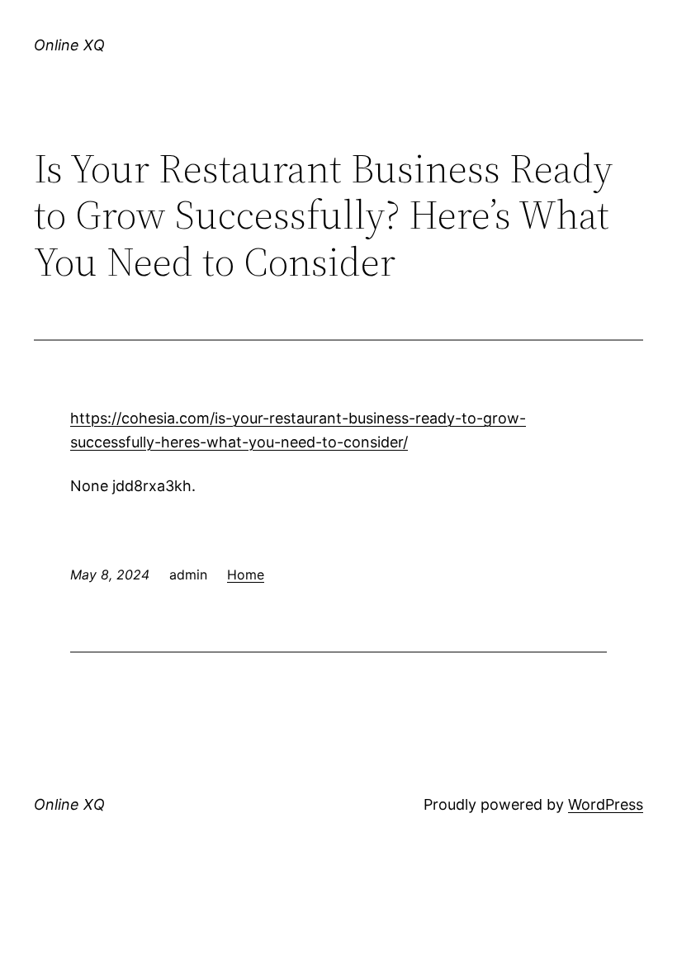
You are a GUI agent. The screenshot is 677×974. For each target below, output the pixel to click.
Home (245, 574)
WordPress (605, 804)
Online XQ (69, 45)
